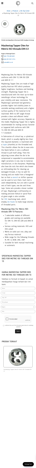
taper (5, 145)
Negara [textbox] (3, 307)
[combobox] (18, 307)
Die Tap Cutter (24, 11)
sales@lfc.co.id (8, 62)
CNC (5, 199)
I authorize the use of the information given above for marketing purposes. (19, 326)
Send (18, 331)
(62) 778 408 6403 (9, 56)
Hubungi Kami (28, 464)
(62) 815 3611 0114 (9, 59)
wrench (15, 177)
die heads (11, 202)
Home (8, 11)
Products (15, 11)
